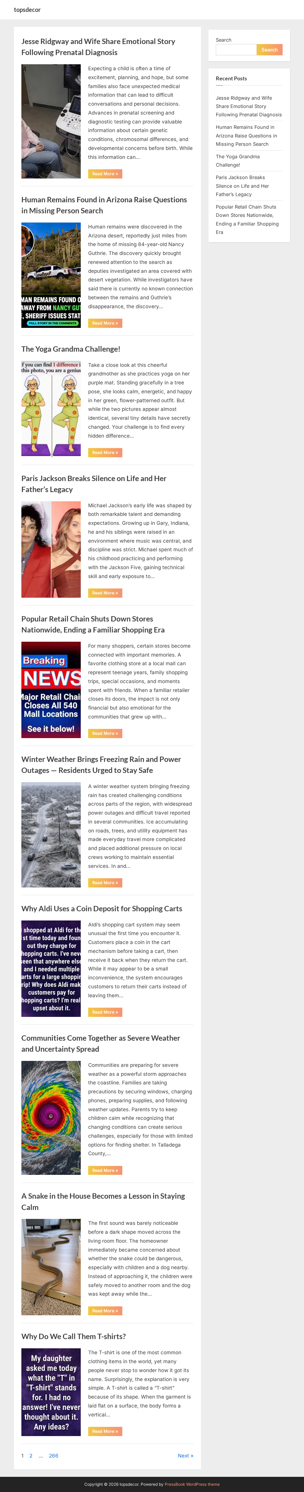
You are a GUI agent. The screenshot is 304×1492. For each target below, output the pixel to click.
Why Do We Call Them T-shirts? (73, 1336)
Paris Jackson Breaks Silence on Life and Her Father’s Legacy (242, 185)
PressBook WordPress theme (192, 1484)
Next (183, 1456)
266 (53, 1456)
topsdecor (27, 9)
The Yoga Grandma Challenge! (71, 349)
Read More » (107, 175)
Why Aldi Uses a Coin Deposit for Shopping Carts (101, 908)
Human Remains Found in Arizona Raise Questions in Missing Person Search (246, 135)
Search (224, 40)
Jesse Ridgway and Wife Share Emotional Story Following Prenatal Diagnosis (249, 106)
